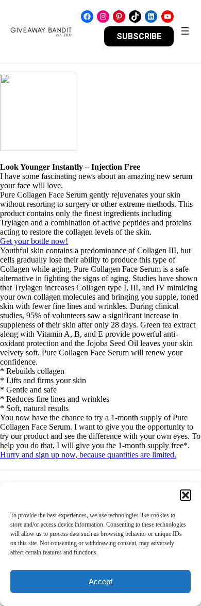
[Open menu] (185, 31)
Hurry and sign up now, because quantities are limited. (88, 454)
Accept (100, 581)
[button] (185, 495)
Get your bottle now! (34, 241)
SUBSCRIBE (138, 36)
